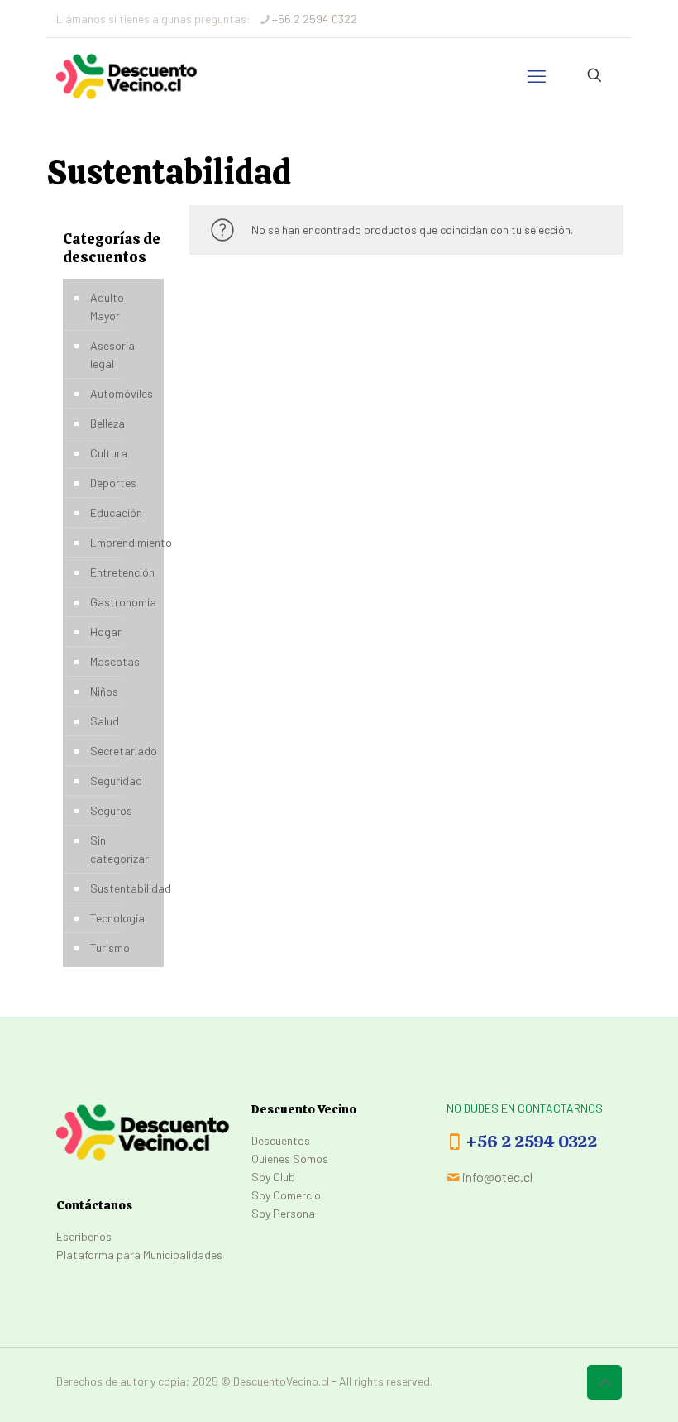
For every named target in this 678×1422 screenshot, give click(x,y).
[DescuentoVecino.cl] (127, 75)
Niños (104, 691)
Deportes (113, 483)
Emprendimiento (122, 542)
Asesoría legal (112, 354)
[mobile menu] (537, 75)
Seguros (111, 810)
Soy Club (273, 1177)
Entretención (122, 572)
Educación (116, 512)
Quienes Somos (289, 1158)
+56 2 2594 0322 (314, 19)
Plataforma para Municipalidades (139, 1254)
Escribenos (84, 1236)
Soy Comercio (286, 1195)
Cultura (108, 453)
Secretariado (122, 751)
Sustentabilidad (122, 888)
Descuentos (280, 1140)
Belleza (107, 423)
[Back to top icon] (604, 1382)
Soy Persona (283, 1213)
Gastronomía (122, 602)
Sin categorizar (119, 849)
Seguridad (116, 780)
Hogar (106, 632)
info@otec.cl (497, 1177)
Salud (104, 721)
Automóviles (121, 393)
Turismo (110, 948)
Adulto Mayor (107, 306)
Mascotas (115, 661)
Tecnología (117, 918)
